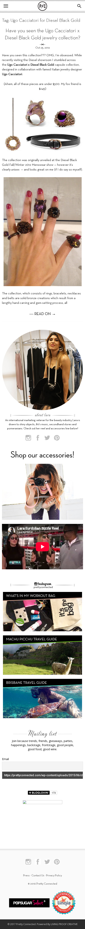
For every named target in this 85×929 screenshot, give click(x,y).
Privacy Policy (54, 875)
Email (5, 759)
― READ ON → (42, 314)
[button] (79, 6)
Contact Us (37, 875)
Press (26, 875)
